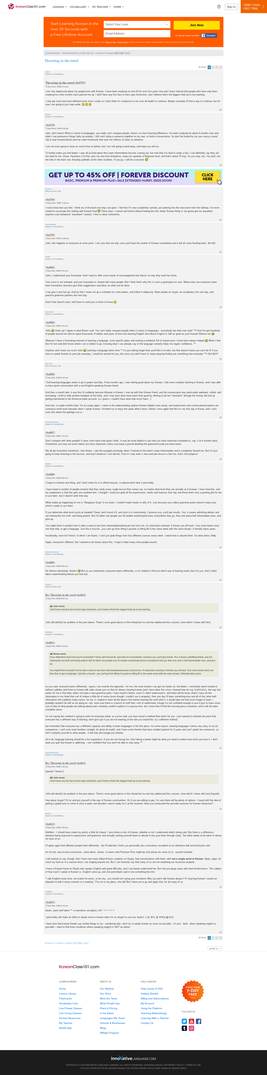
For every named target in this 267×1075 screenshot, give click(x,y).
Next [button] (221, 67)
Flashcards (65, 998)
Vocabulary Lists (68, 1003)
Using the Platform (151, 1008)
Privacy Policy (123, 42)
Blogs (103, 1027)
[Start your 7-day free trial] (193, 991)
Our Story (105, 993)
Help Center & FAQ (152, 988)
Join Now (196, 25)
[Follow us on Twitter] (184, 1021)
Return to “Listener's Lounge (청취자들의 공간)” (68, 943)
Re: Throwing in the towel (60, 595)
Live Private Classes (70, 1008)
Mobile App (65, 1027)
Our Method (107, 988)
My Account (147, 1003)
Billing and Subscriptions (155, 998)
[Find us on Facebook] (198, 1021)
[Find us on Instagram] (191, 1028)
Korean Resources (69, 1018)
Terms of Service (170, 1068)
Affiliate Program (109, 1032)
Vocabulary (78, 7)
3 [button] (216, 67)
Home (62, 988)
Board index (54, 53)
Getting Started (149, 993)
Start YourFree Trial (252, 6)
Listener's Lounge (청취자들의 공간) (113, 53)
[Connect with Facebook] (209, 35)
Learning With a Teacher (155, 1018)
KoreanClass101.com (155, 1065)
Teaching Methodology (154, 1013)
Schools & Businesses (112, 1023)
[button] (219, 6)
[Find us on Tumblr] (184, 1028)
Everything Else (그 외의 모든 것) (78, 53)
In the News (107, 1013)
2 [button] (213, 67)
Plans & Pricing (108, 1008)
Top (221, 110)
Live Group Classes (70, 1013)
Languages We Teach (112, 1018)
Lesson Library (67, 993)
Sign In (231, 6)
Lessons (58, 7)
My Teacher (100, 7)
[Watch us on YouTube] (191, 1021)
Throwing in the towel (61, 60)
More (117, 7)
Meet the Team (108, 998)
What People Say (110, 1003)
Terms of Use (110, 42)
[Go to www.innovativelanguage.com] (133, 1057)
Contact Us (147, 1023)
